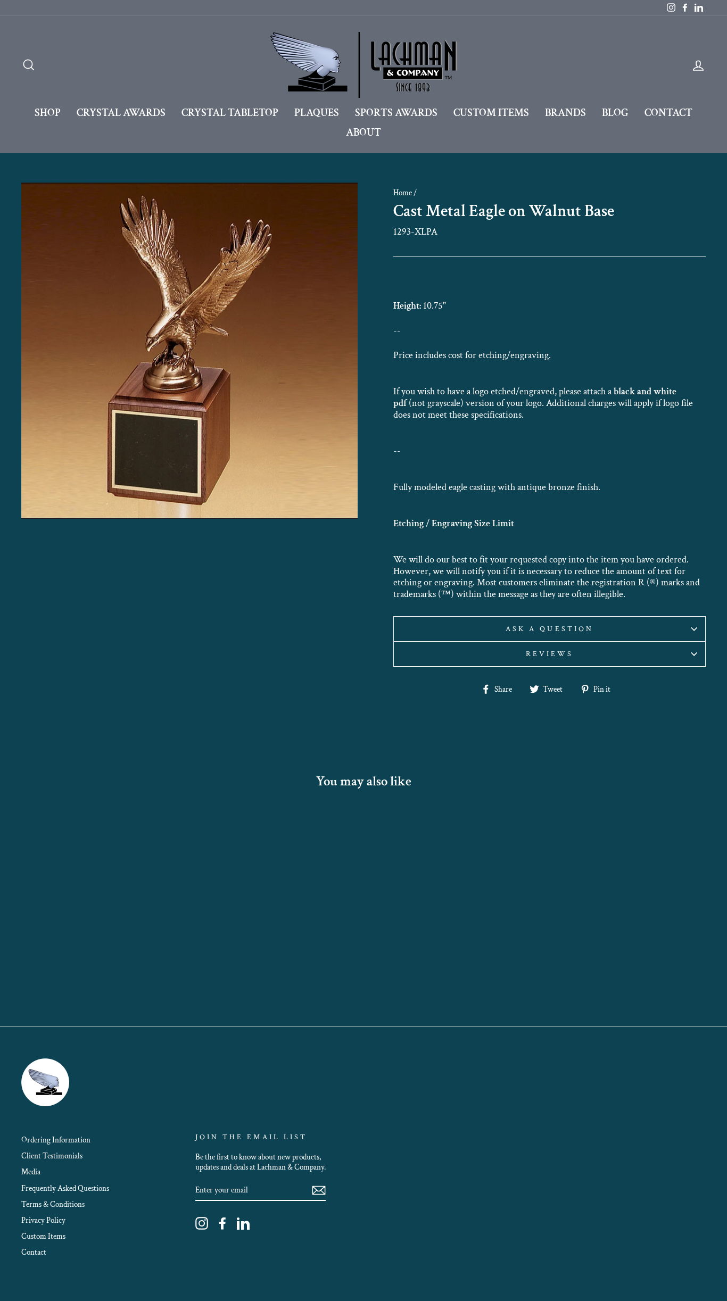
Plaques (316, 113)
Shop (48, 113)
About (363, 132)
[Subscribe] (319, 1190)
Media (30, 1171)
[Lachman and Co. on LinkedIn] (243, 1223)
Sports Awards (396, 113)
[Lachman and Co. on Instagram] (201, 1223)
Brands (565, 113)
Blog (615, 113)
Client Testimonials (51, 1155)
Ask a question (549, 629)
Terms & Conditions (53, 1204)
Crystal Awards (121, 113)
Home (402, 192)
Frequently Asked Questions (65, 1188)
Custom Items (491, 113)
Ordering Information (55, 1139)
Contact (668, 113)
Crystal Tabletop (229, 113)
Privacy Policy (43, 1220)
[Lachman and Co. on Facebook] (222, 1223)
